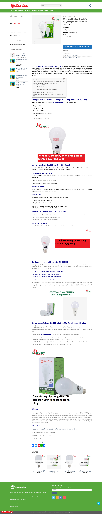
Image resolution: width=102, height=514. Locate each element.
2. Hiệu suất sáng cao (40, 86)
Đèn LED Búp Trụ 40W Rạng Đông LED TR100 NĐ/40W (39, 470)
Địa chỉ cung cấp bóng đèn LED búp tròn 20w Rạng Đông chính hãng (48, 94)
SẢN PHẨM (27, 10)
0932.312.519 (6, 512)
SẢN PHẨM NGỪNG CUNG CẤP (69, 16)
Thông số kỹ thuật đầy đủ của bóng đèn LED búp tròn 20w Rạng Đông (49, 81)
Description (35, 62)
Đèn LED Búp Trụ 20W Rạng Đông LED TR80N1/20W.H (54, 470)
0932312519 (17, 20)
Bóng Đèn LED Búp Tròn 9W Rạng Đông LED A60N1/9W (47, 276)
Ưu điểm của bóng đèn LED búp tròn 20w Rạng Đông (45, 83)
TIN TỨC (46, 10)
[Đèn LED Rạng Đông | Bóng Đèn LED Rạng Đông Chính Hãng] (24, 6)
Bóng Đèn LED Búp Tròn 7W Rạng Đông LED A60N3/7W (84, 470)
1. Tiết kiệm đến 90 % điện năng (42, 84)
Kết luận (35, 96)
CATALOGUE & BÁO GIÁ (37, 10)
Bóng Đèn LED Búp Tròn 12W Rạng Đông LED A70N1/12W (48, 279)
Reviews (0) (41, 62)
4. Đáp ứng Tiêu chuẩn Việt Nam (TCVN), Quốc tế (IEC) (46, 89)
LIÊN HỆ (51, 10)
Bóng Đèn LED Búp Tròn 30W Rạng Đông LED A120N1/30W (48, 271)
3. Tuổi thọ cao (38, 87)
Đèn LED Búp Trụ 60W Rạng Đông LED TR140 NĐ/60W (69, 470)
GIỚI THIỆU (20, 10)
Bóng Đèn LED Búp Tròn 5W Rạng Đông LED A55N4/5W (47, 274)
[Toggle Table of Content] (63, 79)
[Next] (91, 465)
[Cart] (90, 5)
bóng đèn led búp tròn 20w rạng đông (72, 57)
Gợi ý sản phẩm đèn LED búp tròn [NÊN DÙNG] (43, 92)
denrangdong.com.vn (42, 442)
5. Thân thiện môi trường (40, 90)
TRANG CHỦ (14, 10)
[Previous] (32, 465)
